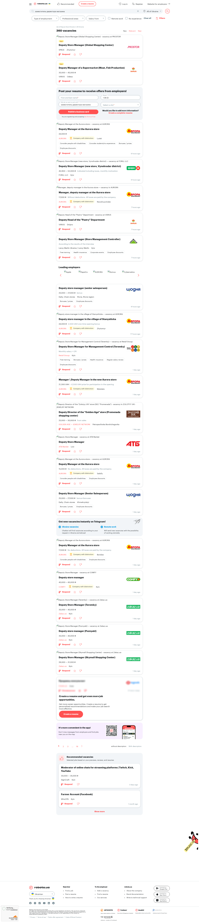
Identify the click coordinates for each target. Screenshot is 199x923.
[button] (162, 888)
